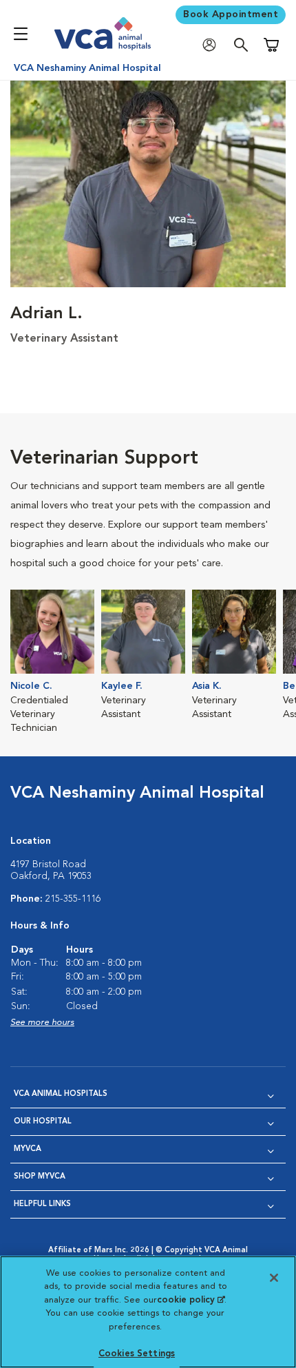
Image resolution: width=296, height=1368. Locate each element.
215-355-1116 (73, 899)
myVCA (27, 1149)
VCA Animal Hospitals (60, 1094)
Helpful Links (42, 1204)
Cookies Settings (136, 1353)
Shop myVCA (39, 1177)
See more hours (42, 1022)
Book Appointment (230, 14)
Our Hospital (43, 1122)
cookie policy (190, 1300)
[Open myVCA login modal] (213, 45)
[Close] (274, 1278)
